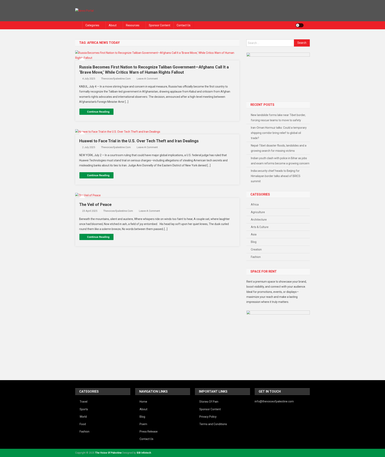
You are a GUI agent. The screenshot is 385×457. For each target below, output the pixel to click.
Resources (132, 25)
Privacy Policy (208, 416)
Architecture (259, 219)
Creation (256, 249)
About (113, 25)
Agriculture (258, 212)
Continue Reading (98, 111)
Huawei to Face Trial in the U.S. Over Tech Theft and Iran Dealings (139, 140)
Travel (83, 401)
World (83, 416)
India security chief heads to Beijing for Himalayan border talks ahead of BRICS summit (275, 176)
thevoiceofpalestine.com (116, 78)
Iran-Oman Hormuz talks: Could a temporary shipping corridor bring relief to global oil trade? (279, 133)
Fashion (256, 257)
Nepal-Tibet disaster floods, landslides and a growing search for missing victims (278, 148)
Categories (92, 25)
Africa (255, 204)
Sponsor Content (159, 25)
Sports (84, 409)
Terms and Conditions (213, 424)
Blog (253, 241)
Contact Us (183, 25)
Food (83, 424)
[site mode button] (300, 25)
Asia (253, 234)
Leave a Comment (147, 78)
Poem (143, 424)
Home (143, 401)
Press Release (149, 431)
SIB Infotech (144, 452)
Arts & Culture (259, 227)
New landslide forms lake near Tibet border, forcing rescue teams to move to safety (278, 117)
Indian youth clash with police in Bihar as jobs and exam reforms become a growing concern (280, 161)
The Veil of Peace (95, 204)
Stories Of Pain (208, 401)
